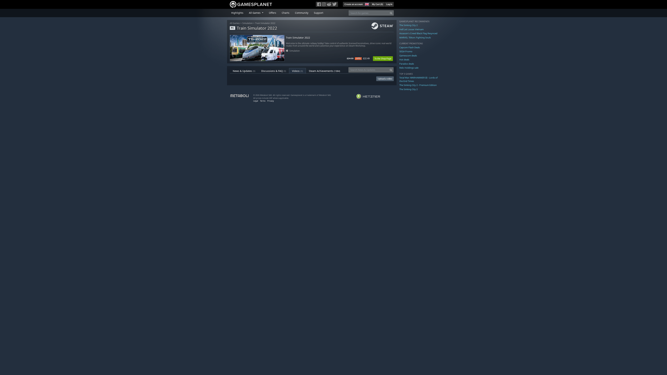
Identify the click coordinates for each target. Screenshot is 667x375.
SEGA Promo (405, 51)
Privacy (270, 100)
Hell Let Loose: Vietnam (411, 29)
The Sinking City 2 (408, 25)
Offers (272, 12)
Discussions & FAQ (273, 71)
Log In (389, 4)
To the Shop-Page (382, 58)
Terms (262, 100)
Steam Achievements (324, 71)
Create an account (353, 4)
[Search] (391, 13)
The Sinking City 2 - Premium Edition (418, 85)
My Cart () (377, 4)
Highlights (237, 12)
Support (318, 12)
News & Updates (244, 71)
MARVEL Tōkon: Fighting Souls (415, 37)
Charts (285, 12)
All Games (235, 23)
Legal (255, 100)
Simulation (247, 23)
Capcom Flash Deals (409, 47)
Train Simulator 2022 (265, 23)
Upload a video (385, 78)
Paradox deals (406, 63)
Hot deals (404, 59)
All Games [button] (255, 12)
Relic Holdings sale (408, 67)
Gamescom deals (408, 55)
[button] (366, 4)
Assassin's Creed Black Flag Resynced (418, 33)
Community (301, 12)
